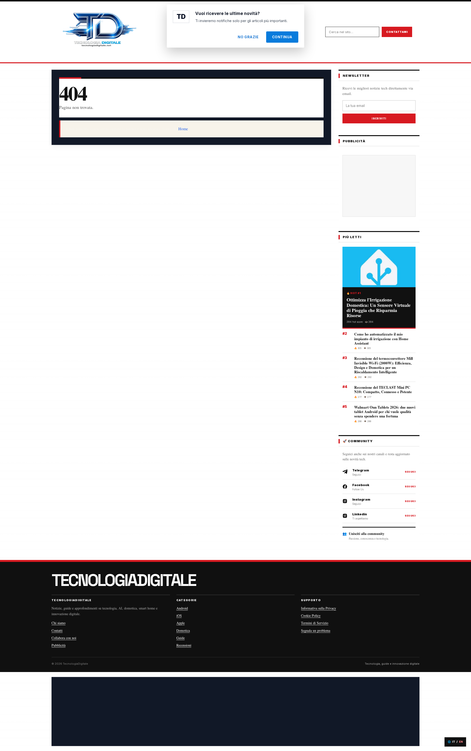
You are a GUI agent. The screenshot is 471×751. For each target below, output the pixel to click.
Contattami (397, 32)
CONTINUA (282, 37)
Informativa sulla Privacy (318, 608)
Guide (180, 637)
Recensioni (183, 645)
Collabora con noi (64, 637)
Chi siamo (58, 623)
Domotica (183, 630)
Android (182, 608)
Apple (180, 623)
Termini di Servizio (314, 623)
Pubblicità (58, 645)
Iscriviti (379, 118)
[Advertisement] (383, 186)
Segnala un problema (315, 630)
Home (183, 128)
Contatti (57, 630)
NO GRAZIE (248, 37)
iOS (179, 615)
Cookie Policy (311, 615)
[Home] (99, 32)
